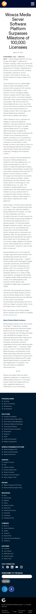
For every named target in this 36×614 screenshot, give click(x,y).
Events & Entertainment (10, 439)
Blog (5, 495)
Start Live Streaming (9, 403)
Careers (6, 530)
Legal (14, 611)
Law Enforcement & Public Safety (13, 419)
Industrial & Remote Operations (12, 429)
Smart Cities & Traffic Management (13, 421)
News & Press (7, 535)
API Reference (8, 406)
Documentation (8, 408)
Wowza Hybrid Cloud (9, 454)
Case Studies (7, 498)
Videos (6, 503)
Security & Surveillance (10, 416)
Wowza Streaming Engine (11, 452)
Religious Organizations (10, 441)
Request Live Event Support (11, 474)
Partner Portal (7, 558)
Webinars (6, 500)
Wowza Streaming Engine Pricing (13, 487)
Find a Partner (7, 551)
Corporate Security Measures (12, 538)
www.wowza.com (11, 315)
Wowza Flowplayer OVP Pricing (12, 485)
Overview (6, 401)
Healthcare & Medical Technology (13, 424)
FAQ (5, 464)
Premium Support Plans (10, 469)
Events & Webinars (9, 528)
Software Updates (9, 467)
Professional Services (10, 510)
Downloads (7, 513)
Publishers (6, 434)
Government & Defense (10, 426)
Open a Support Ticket (10, 477)
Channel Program (8, 556)
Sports (5, 436)
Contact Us (7, 540)
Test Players (7, 515)
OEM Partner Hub (8, 553)
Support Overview (9, 462)
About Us (6, 525)
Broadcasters (7, 431)
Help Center (7, 508)
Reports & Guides (8, 505)
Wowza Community (9, 472)
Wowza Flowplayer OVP (10, 449)
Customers (7, 533)
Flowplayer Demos (9, 518)
